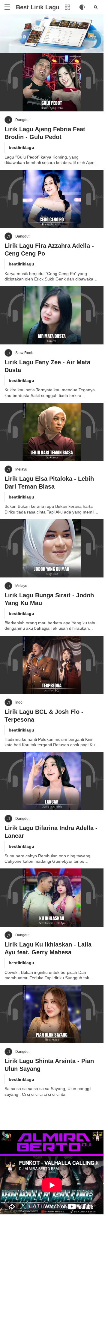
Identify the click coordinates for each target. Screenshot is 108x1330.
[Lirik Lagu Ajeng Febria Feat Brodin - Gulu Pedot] (52, 82)
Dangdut (22, 120)
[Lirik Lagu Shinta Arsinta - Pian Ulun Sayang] (52, 1014)
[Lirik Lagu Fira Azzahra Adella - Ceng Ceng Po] (52, 199)
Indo (18, 702)
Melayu (21, 469)
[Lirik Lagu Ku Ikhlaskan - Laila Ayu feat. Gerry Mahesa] (52, 897)
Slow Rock (24, 353)
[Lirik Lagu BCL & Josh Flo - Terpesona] (52, 665)
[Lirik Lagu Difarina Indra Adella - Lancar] (52, 781)
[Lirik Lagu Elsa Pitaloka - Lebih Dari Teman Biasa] (52, 432)
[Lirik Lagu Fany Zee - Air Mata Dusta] (52, 315)
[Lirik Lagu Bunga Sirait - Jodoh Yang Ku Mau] (52, 548)
